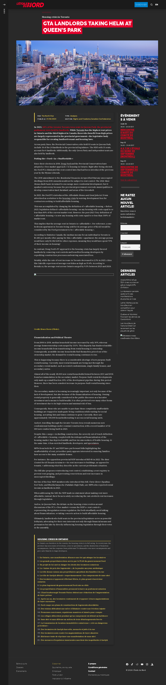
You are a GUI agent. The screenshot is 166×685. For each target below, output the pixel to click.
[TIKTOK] (132, 664)
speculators (93, 443)
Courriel (123, 233)
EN (156, 4)
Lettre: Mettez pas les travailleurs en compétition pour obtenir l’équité (129, 307)
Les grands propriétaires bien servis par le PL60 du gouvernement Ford (73, 561)
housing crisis (69, 198)
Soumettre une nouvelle (62, 667)
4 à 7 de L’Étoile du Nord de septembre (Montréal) (130, 152)
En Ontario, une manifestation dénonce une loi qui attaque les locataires (73, 557)
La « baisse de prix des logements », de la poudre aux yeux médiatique (71, 568)
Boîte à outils (21, 664)
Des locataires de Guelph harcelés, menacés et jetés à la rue (68, 629)
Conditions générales (97, 667)
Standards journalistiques (98, 675)
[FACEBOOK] (127, 664)
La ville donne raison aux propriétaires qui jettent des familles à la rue (72, 572)
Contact (91, 671)
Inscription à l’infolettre (61, 678)
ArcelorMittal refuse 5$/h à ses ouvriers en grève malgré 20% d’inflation (129, 284)
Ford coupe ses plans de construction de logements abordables (69, 605)
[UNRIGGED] (152, 664)
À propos (92, 663)
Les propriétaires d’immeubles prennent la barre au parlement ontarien (73, 589)
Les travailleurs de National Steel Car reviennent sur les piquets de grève (128, 327)
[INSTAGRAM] (147, 664)
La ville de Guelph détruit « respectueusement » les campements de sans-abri (75, 575)
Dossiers (19, 667)
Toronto (80, 130)
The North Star (48, 116)
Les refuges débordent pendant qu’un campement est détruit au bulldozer (74, 616)
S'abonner (141, 4)
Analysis (73, 116)
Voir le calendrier (128, 180)
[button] (4, 342)
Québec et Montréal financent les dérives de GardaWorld (130, 317)
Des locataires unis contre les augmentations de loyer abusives (69, 633)
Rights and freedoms (81, 119)
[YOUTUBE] (142, 664)
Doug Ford (66, 163)
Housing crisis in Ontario (52, 539)
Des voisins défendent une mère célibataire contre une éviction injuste (73, 608)
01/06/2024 (51, 119)
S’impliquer (56, 671)
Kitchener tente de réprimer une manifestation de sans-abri (68, 636)
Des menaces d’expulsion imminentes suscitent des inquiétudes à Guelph (74, 640)
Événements (21, 671)
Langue (123, 243)
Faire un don (57, 675)
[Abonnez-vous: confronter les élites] (130, 344)
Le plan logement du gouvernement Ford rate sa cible (64, 585)
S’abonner (56, 664)
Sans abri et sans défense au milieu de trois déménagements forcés (71, 619)
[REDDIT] (137, 664)
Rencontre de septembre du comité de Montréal (129, 171)
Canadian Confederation (101, 119)
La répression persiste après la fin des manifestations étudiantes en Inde (129, 295)
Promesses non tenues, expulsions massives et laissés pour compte (71, 612)
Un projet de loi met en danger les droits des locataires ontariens (69, 565)
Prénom (123, 223)
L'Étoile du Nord (139, 670)
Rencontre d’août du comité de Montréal (127, 134)
